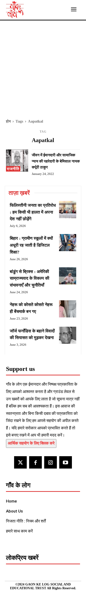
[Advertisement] (43, 73)
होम (8, 121)
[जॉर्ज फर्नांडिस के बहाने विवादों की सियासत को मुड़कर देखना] (67, 335)
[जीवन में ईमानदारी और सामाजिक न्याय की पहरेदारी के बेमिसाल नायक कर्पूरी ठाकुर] (17, 160)
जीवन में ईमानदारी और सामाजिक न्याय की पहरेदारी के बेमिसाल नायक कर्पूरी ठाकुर (56, 161)
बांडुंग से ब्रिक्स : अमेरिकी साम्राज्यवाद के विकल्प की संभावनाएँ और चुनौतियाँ (29, 278)
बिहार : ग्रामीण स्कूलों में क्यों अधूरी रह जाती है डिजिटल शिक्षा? (31, 245)
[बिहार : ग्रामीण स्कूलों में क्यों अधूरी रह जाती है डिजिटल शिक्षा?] (67, 242)
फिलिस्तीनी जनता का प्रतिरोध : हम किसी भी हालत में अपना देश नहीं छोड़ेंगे (33, 212)
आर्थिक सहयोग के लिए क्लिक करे (31, 443)
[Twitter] (20, 462)
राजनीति (13, 169)
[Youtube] (65, 462)
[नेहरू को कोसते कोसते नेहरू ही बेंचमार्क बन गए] (67, 308)
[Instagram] (50, 462)
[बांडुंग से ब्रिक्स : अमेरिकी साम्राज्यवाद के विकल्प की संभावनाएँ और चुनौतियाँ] (67, 275)
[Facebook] (35, 462)
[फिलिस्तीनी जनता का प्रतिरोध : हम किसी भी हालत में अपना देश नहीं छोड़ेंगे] (67, 209)
